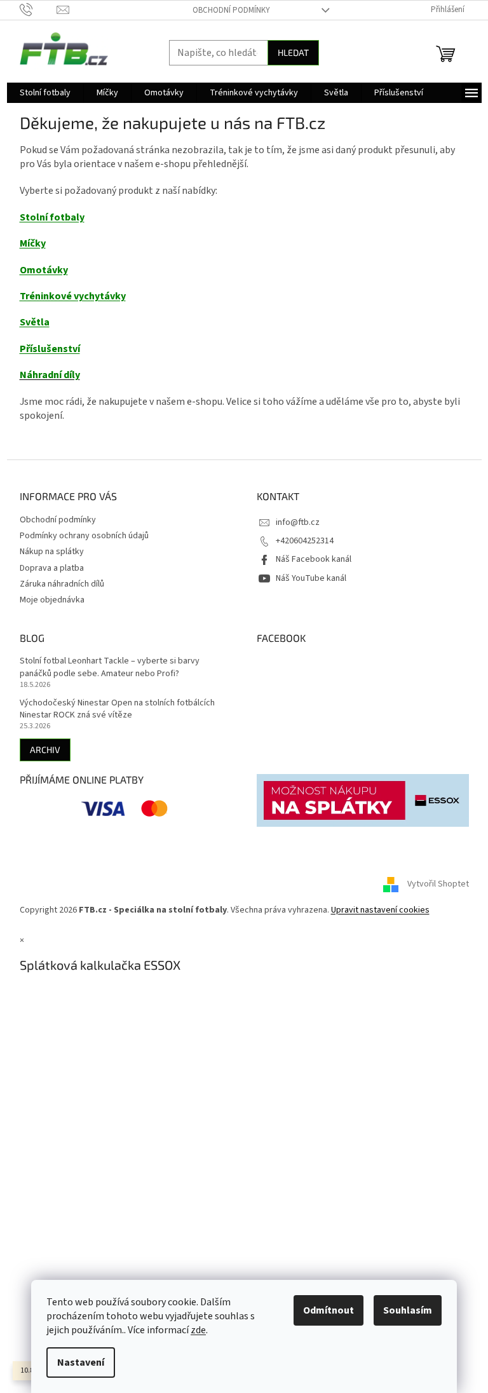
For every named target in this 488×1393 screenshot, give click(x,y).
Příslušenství (50, 349)
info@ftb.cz (298, 522)
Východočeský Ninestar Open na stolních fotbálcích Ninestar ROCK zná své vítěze (117, 709)
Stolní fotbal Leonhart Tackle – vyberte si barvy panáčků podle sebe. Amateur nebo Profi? (110, 667)
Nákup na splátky (52, 551)
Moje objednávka (52, 600)
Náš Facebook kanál (313, 559)
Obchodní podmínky (231, 10)
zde (198, 1330)
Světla (35, 322)
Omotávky (44, 270)
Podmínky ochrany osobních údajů (84, 535)
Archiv (45, 749)
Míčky (33, 243)
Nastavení (80, 1362)
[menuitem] (45, 93)
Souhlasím (407, 1310)
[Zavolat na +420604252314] (38, 9)
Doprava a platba (52, 568)
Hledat (293, 52)
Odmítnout (328, 1310)
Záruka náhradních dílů (62, 584)
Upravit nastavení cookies (380, 910)
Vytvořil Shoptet (438, 884)
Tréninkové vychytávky (73, 296)
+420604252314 (305, 540)
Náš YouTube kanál (311, 578)
